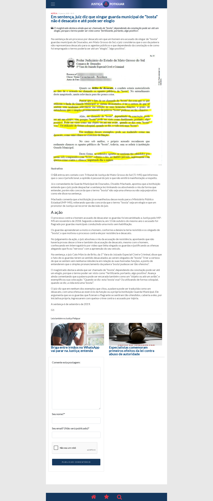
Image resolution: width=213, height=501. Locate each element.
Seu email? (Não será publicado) (70, 428)
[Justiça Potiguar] (93, 497)
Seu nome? (58, 414)
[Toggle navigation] (52, 4)
